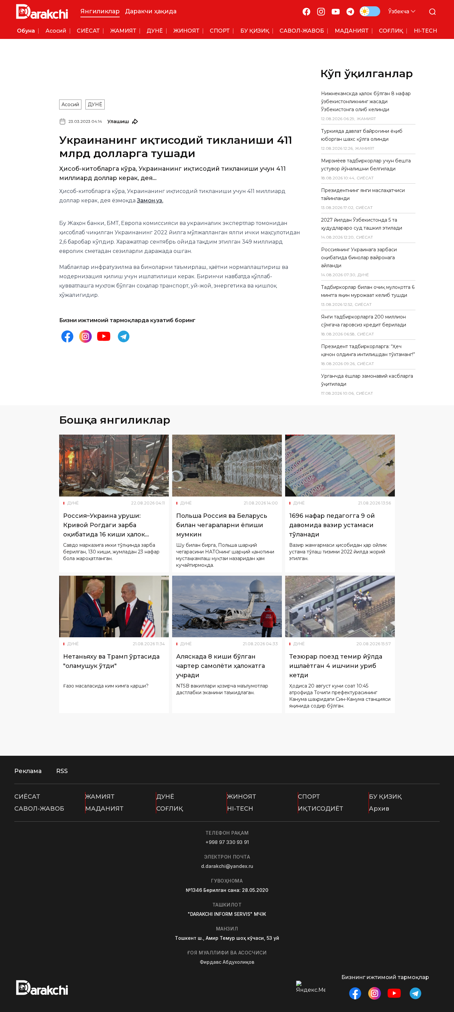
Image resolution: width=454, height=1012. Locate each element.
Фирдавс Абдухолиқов (227, 962)
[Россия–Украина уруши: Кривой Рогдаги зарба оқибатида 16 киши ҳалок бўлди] (114, 466)
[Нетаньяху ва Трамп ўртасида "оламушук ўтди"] (114, 607)
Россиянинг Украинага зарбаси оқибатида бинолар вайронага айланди (359, 258)
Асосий (70, 104)
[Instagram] (321, 11)
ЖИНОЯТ (241, 796)
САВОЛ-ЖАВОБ (39, 808)
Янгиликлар (100, 11)
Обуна (26, 31)
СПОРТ (309, 796)
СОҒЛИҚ (169, 808)
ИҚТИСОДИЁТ (320, 808)
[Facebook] (306, 11)
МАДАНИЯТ (104, 808)
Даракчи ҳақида (150, 11)
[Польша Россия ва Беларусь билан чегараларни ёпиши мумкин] (227, 466)
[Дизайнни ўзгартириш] (370, 11)
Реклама (28, 771)
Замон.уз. (150, 200)
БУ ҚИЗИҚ (385, 796)
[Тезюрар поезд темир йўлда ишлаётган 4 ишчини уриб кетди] (340, 607)
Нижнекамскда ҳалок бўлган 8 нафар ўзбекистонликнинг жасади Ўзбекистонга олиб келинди (366, 101)
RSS (62, 771)
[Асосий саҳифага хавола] (42, 11)
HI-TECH (240, 808)
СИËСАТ (27, 796)
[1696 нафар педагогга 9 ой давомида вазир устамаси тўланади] (340, 466)
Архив (379, 808)
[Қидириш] (432, 11)
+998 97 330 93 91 (227, 842)
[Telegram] (350, 11)
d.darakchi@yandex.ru (227, 866)
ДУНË (95, 104)
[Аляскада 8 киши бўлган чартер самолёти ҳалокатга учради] (227, 607)
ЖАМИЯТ (100, 796)
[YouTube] (336, 11)
